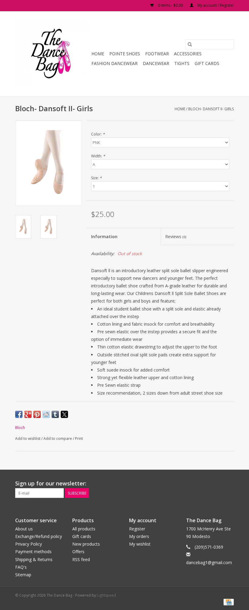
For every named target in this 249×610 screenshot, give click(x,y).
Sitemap (23, 574)
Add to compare (58, 438)
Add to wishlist (28, 438)
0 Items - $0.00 (170, 5)
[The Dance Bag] (52, 53)
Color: (98, 134)
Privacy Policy (28, 544)
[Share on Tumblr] (55, 414)
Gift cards (207, 63)
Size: (96, 177)
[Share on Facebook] (18, 414)
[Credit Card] (227, 601)
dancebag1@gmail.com (209, 562)
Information (104, 236)
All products (83, 529)
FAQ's (21, 567)
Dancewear (156, 63)
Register (137, 529)
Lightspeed (106, 595)
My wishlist (140, 544)
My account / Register (215, 5)
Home (97, 54)
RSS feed (81, 559)
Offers (78, 551)
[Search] (189, 44)
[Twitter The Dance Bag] (218, 483)
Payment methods (33, 551)
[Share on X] (64, 414)
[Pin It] (37, 414)
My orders (139, 536)
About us (24, 529)
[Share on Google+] (28, 414)
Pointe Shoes (124, 54)
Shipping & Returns (34, 559)
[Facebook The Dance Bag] (207, 483)
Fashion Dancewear (114, 63)
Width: (98, 156)
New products (86, 544)
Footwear (157, 54)
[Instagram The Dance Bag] (229, 483)
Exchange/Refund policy (38, 536)
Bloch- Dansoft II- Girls (211, 108)
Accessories (188, 54)
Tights (181, 63)
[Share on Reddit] (46, 414)
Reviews (175, 236)
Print (79, 438)
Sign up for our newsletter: (50, 483)
